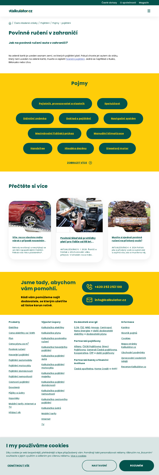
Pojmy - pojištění (61, 23)
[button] (149, 11)
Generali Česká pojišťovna (102, 349)
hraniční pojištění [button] (75, 59)
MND (87, 327)
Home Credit (101, 368)
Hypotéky (14, 398)
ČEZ (82, 327)
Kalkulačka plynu (51, 332)
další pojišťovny (105, 353)
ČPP (91, 353)
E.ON (76, 327)
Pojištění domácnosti (21, 371)
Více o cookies (78, 455)
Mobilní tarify (48, 413)
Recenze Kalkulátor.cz (133, 366)
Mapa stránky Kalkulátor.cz (129, 345)
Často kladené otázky (26, 23)
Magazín (144, 2)
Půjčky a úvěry (17, 392)
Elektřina (13, 327)
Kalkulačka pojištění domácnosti (52, 383)
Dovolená (14, 387)
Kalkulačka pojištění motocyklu (52, 366)
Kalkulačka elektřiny (52, 327)
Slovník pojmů (129, 332)
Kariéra (125, 327)
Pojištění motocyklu (20, 365)
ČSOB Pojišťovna (91, 346)
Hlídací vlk (15, 412)
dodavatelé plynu (96, 334)
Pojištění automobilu (20, 360)
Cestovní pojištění (19, 381)
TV (42, 424)
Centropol (106, 327)
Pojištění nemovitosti (20, 376)
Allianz (77, 346)
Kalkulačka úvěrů (51, 408)
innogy (95, 327)
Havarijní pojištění (19, 354)
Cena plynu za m (19, 343)
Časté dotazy (109, 2)
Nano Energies (82, 330)
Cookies (125, 338)
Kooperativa (81, 353)
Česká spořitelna (83, 368)
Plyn (11, 338)
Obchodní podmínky (133, 352)
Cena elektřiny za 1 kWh (22, 332)
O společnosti (128, 2)
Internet (45, 419)
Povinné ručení (17, 349)
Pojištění (45, 23)
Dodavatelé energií (86, 322)
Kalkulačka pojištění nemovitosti (52, 392)
